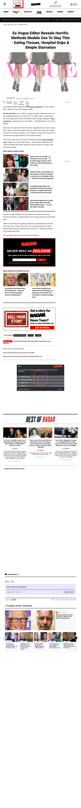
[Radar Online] (36, 4)
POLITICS (28, 12)
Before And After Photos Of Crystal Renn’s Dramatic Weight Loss (22, 356)
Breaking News (22, 24)
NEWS (6, 12)
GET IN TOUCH (42, 327)
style (30, 335)
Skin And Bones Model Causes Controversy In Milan (18, 352)
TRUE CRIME (39, 12)
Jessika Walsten (10, 98)
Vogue (38, 335)
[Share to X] (15, 102)
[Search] (5, 5)
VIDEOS (60, 12)
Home (4, 24)
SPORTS (70, 12)
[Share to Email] (27, 102)
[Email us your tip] (18, 7)
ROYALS (49, 12)
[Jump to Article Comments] (4, 102)
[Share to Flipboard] (21, 102)
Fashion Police (12, 24)
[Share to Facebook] (9, 102)
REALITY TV (16, 12)
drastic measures (35, 107)
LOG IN (74, 4)
